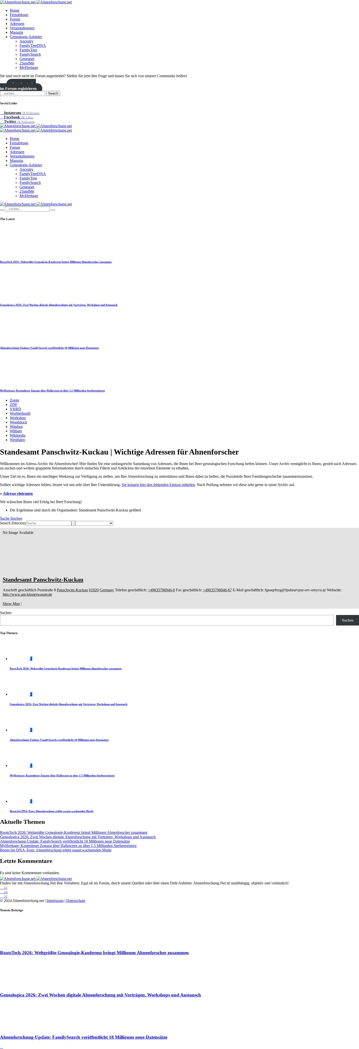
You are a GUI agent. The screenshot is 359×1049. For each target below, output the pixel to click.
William (16, 431)
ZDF (13, 405)
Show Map (11, 604)
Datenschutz (75, 901)
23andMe (27, 63)
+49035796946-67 (217, 590)
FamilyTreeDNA (33, 45)
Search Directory (13, 523)
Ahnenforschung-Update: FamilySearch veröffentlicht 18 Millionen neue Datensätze (49, 347)
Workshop (18, 418)
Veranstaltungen (22, 28)
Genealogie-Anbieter (26, 37)
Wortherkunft (20, 413)
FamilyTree (28, 50)
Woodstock (18, 422)
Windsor (16, 426)
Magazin (16, 32)
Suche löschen (11, 518)
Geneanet (27, 59)
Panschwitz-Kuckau (72, 590)
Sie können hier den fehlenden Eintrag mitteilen (158, 485)
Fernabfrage (19, 15)
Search (53, 93)
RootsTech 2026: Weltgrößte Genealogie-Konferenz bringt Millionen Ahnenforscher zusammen (56, 261)
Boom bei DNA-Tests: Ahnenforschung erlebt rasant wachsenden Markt (52, 811)
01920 (94, 590)
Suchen (5, 613)
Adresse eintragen (18, 493)
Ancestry (26, 41)
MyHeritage (29, 67)
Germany (107, 590)
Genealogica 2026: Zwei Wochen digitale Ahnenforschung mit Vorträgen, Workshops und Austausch (58, 304)
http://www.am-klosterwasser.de (27, 594)
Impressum (55, 901)
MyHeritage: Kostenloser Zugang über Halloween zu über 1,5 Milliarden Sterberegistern (52, 390)
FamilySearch (30, 54)
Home (14, 10)
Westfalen (17, 440)
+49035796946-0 (161, 590)
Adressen (17, 23)
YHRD (15, 409)
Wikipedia (17, 435)
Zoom (14, 400)
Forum (15, 19)
